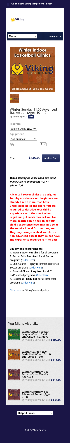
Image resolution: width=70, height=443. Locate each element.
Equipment (17, 134)
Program (15, 124)
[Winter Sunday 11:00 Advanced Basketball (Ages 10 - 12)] (32, 69)
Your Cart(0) (55, 36)
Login (49, 4)
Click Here (15, 290)
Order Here (28, 260)
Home (8, 4)
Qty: (12, 144)
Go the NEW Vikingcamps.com (27, 4)
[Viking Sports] (35, 20)
